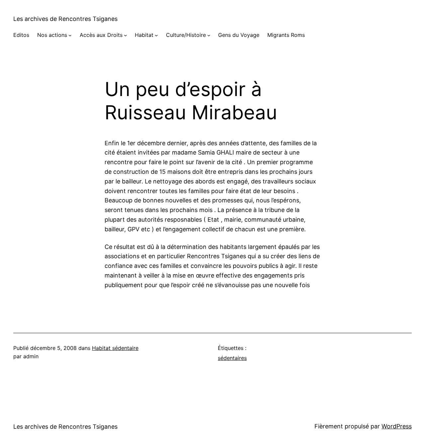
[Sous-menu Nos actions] (70, 35)
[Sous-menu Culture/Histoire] (209, 35)
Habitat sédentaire (115, 348)
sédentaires (232, 358)
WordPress (397, 426)
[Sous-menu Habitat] (156, 35)
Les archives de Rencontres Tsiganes (65, 18)
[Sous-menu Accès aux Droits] (125, 35)
